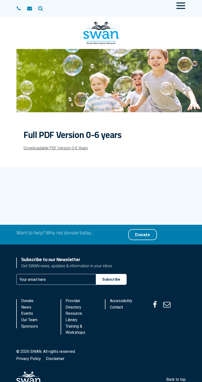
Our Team (29, 319)
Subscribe (111, 279)
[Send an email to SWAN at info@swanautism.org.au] (29, 8)
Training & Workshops (75, 329)
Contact (116, 307)
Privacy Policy (28, 358)
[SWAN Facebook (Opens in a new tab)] (154, 304)
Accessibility (121, 300)
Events (27, 313)
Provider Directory (73, 304)
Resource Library (74, 316)
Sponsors (29, 326)
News (26, 307)
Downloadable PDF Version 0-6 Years (56, 148)
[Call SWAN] (18, 8)
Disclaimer (55, 358)
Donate (142, 234)
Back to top (176, 379)
